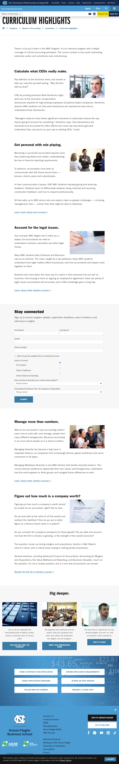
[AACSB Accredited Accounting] (30, 744)
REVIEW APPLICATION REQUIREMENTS (83, 672)
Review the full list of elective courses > (34, 572)
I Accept (110, 759)
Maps (78, 3)
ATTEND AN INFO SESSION (83, 681)
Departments (86, 3)
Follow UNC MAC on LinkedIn (19, 646)
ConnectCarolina (99, 3)
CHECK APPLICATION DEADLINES (36, 681)
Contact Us (48, 716)
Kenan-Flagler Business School (11, 9)
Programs (13, 28)
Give (98, 8)
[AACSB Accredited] (10, 744)
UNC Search (111, 3)
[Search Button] (106, 8)
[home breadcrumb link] (3, 28)
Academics (50, 28)
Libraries (71, 3)
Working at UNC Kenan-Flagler (57, 743)
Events (64, 3)
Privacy (46, 752)
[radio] (60, 364)
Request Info (103, 14)
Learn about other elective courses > (32, 290)
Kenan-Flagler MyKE (52, 729)
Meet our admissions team (59, 646)
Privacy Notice (65, 760)
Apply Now (114, 14)
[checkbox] (59, 369)
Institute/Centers (51, 719)
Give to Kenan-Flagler (102, 718)
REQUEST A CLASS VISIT (83, 690)
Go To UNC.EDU (102, 725)
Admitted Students (51, 739)
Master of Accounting (31, 28)
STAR (45, 723)
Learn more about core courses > (31, 212)
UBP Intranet (49, 733)
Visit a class (99, 642)
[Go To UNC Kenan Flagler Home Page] (19, 725)
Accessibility (55, 3)
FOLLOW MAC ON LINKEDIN (36, 690)
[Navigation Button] (114, 8)
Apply (88, 8)
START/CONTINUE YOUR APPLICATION (36, 672)
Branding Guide (50, 726)
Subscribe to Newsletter (54, 746)
